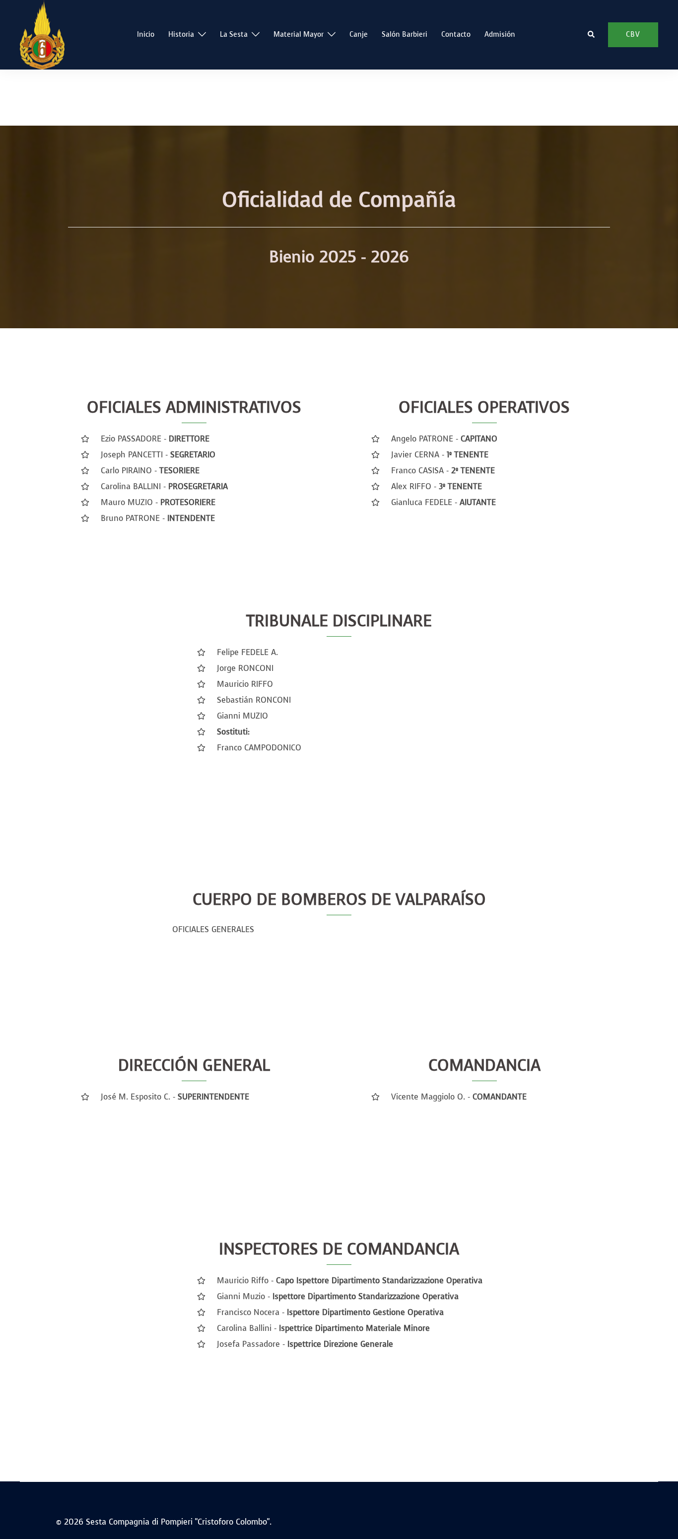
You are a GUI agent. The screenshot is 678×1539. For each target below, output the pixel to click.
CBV (633, 34)
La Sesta (234, 34)
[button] (592, 35)
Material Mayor (298, 34)
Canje (358, 34)
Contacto (456, 34)
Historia (181, 34)
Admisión (499, 34)
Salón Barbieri (404, 34)
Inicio (145, 34)
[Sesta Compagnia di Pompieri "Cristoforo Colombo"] (42, 34)
